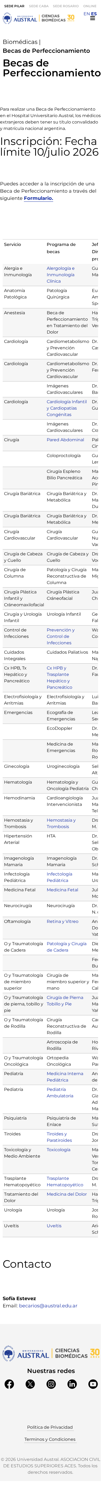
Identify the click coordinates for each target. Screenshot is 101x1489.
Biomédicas (20, 42)
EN (87, 13)
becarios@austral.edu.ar (48, 1306)
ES (94, 13)
